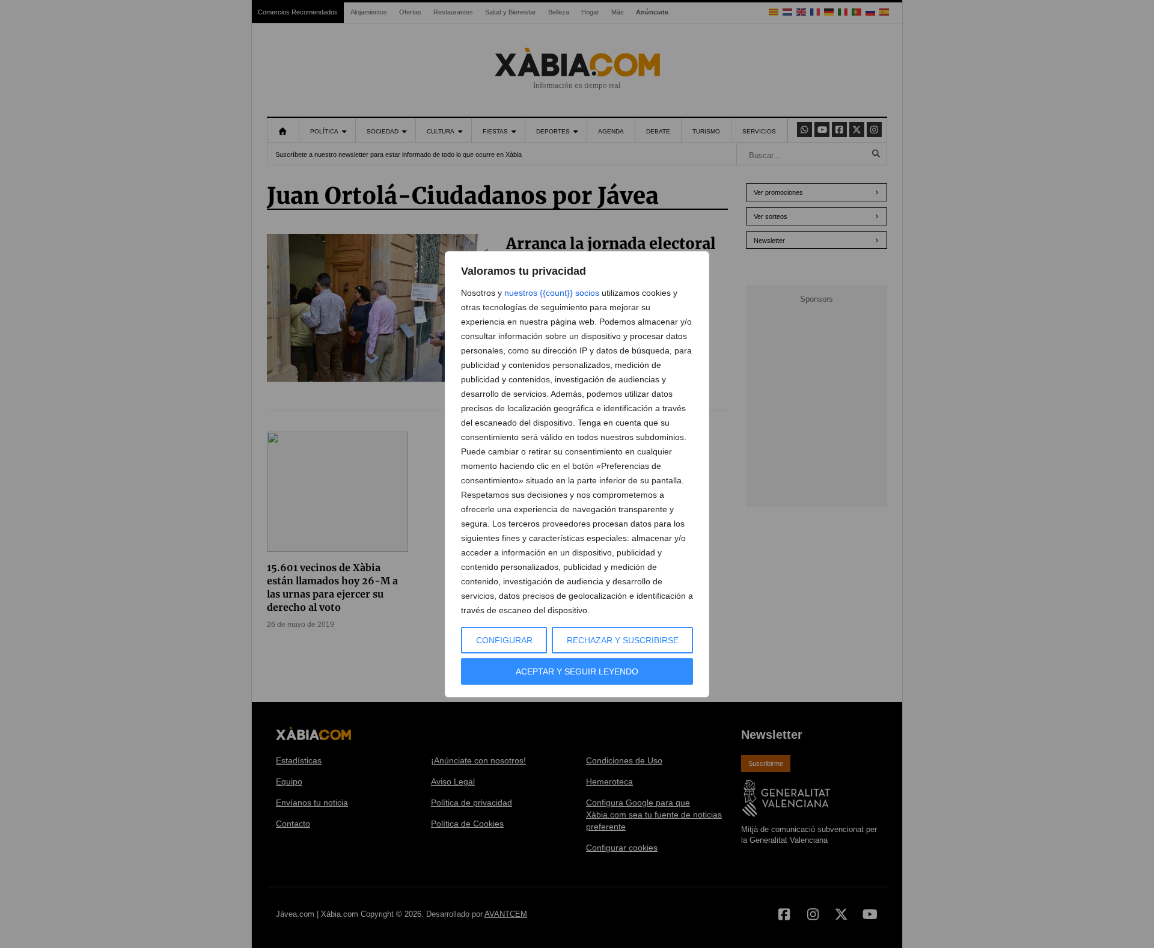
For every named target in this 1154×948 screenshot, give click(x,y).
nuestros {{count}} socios (551, 293)
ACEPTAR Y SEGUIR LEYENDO (577, 671)
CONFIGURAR (504, 640)
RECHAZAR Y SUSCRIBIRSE (623, 640)
